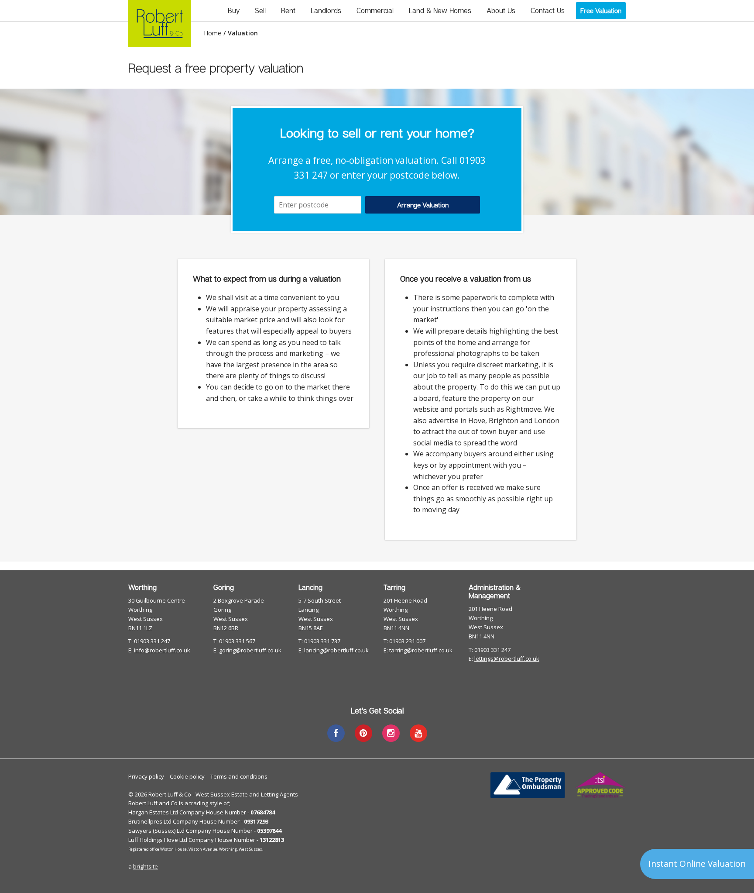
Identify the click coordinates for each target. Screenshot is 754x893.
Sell (260, 10)
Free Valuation (600, 10)
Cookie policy (187, 776)
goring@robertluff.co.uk (250, 650)
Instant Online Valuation (697, 863)
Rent (288, 10)
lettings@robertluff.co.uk (506, 658)
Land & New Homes (440, 10)
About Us (501, 10)
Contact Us (548, 10)
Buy (234, 10)
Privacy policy (146, 776)
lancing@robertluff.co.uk (336, 650)
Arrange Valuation (423, 205)
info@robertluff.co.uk (162, 650)
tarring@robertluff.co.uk (420, 650)
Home (212, 33)
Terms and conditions (238, 776)
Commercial (375, 10)
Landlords (326, 10)
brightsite (145, 866)
